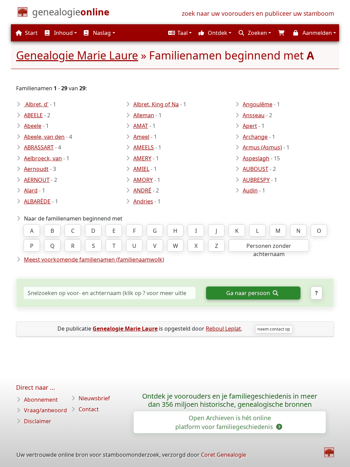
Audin (250, 190)
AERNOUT (37, 180)
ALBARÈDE (37, 201)
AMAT (140, 126)
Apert (250, 126)
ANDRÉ (142, 190)
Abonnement (41, 399)
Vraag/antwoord (45, 410)
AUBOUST (255, 169)
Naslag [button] (101, 33)
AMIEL (141, 169)
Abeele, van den (44, 137)
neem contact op (273, 329)
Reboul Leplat (223, 328)
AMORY (143, 180)
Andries (143, 201)
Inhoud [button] (63, 33)
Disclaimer (37, 421)
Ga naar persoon (248, 293)
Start (31, 33)
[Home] (329, 452)
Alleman (143, 115)
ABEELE (33, 115)
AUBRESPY (256, 180)
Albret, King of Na (156, 104)
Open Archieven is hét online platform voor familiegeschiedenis (224, 422)
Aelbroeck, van (43, 158)
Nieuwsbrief (94, 398)
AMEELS (143, 147)
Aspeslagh (256, 158)
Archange (255, 137)
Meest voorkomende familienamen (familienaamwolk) (94, 259)
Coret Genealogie (223, 454)
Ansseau (254, 115)
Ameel (141, 137)
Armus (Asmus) (262, 147)
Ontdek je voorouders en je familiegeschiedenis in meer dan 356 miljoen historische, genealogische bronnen (229, 400)
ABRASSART (39, 147)
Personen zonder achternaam (268, 247)
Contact (89, 409)
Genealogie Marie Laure (77, 55)
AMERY (142, 158)
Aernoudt (36, 169)
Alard (31, 190)
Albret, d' (36, 104)
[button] (179, 33)
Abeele (32, 126)
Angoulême (257, 104)
